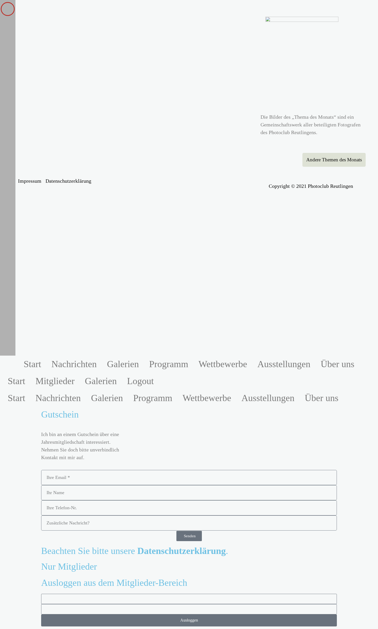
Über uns (337, 364)
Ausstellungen (283, 364)
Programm (168, 364)
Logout (140, 381)
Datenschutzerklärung (68, 181)
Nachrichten (74, 364)
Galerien (123, 364)
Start (32, 364)
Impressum (29, 181)
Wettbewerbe (223, 364)
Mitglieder (55, 381)
